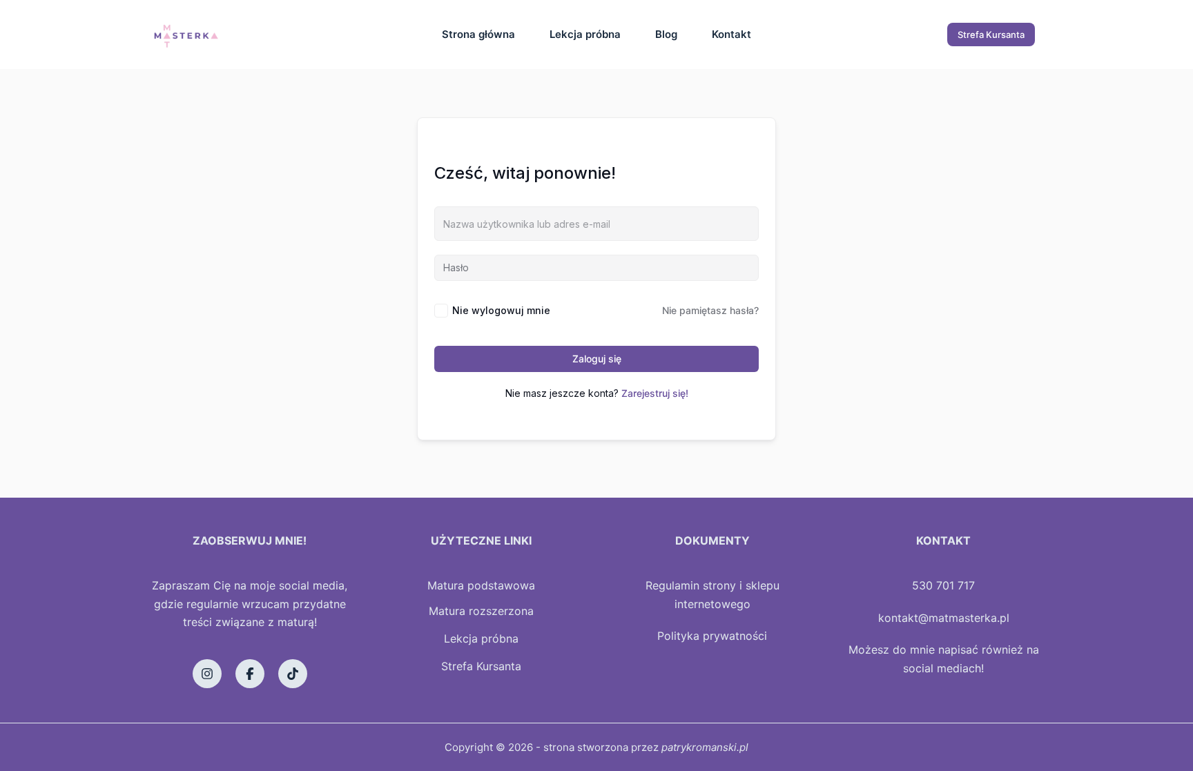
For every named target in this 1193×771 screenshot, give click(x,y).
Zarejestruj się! (654, 393)
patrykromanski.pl (704, 747)
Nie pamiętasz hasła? (710, 310)
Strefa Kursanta (991, 34)
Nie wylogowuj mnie (501, 310)
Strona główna (478, 34)
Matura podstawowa (481, 585)
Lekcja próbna (585, 34)
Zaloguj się (596, 358)
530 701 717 (943, 585)
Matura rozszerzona (481, 611)
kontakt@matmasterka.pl (943, 618)
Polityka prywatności (712, 636)
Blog (666, 34)
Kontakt (731, 34)
